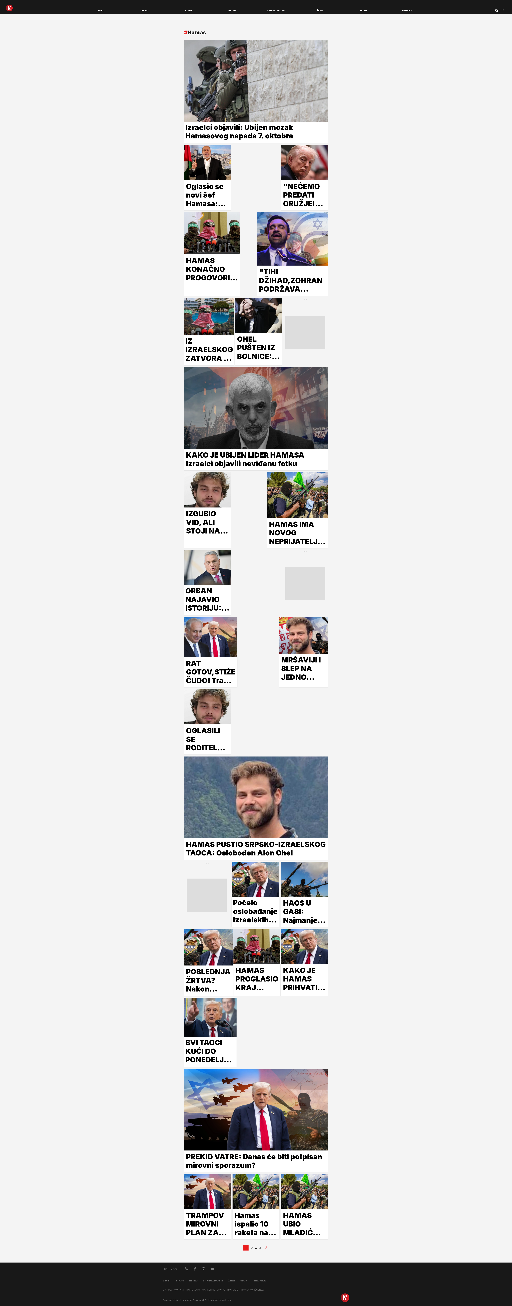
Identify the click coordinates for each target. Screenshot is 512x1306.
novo (101, 10)
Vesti (144, 10)
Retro (232, 10)
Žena (320, 10)
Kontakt (179, 1290)
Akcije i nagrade (227, 1290)
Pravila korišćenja (252, 1290)
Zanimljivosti (276, 10)
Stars (188, 10)
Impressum (193, 1290)
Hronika (407, 10)
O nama (167, 1290)
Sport (363, 10)
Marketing (208, 1290)
